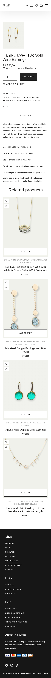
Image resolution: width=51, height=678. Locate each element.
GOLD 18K (32, 260)
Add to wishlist (15, 84)
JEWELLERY (40, 501)
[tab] (25, 116)
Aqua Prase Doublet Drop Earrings (25, 429)
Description (25, 115)
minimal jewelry (32, 100)
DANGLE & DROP (19, 341)
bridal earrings (14, 97)
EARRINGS (31, 341)
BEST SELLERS (25, 263)
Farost (45, 673)
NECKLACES (42, 260)
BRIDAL (7, 260)
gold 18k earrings (32, 97)
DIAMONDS (15, 260)
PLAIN (31, 501)
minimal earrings (14, 100)
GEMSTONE (40, 341)
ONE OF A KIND (30, 344)
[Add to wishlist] (6, 201)
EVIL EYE (23, 260)
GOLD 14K (19, 344)
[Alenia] (6, 5)
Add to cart (28, 77)
